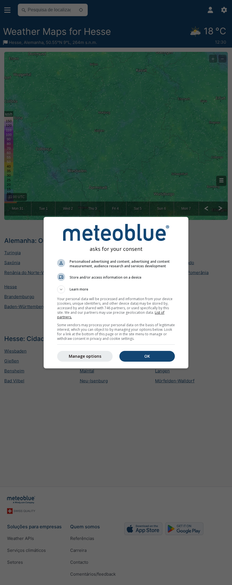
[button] (116, 289)
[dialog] (116, 292)
